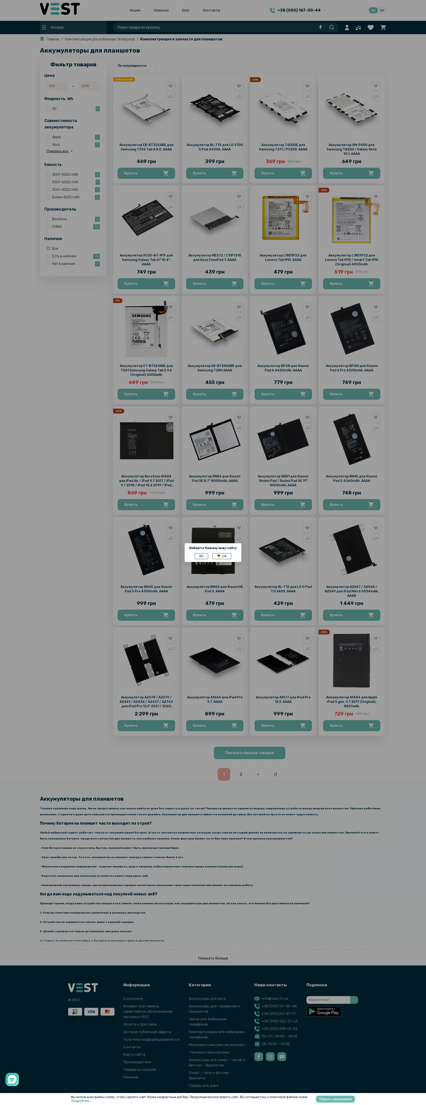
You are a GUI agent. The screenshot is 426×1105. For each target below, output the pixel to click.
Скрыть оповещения (335, 1099)
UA (225, 556)
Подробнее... (81, 1101)
